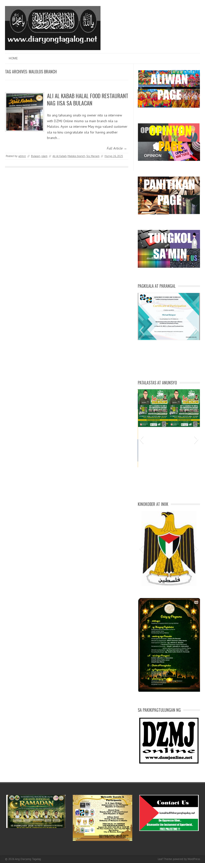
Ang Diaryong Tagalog (28, 859)
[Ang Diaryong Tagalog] (52, 49)
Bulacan (35, 156)
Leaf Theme (165, 859)
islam (44, 156)
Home (13, 58)
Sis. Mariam (93, 156)
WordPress (194, 859)
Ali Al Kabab (59, 156)
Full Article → (117, 148)
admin (22, 156)
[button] (141, 330)
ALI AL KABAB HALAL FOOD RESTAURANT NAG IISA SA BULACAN (87, 99)
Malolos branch (76, 156)
